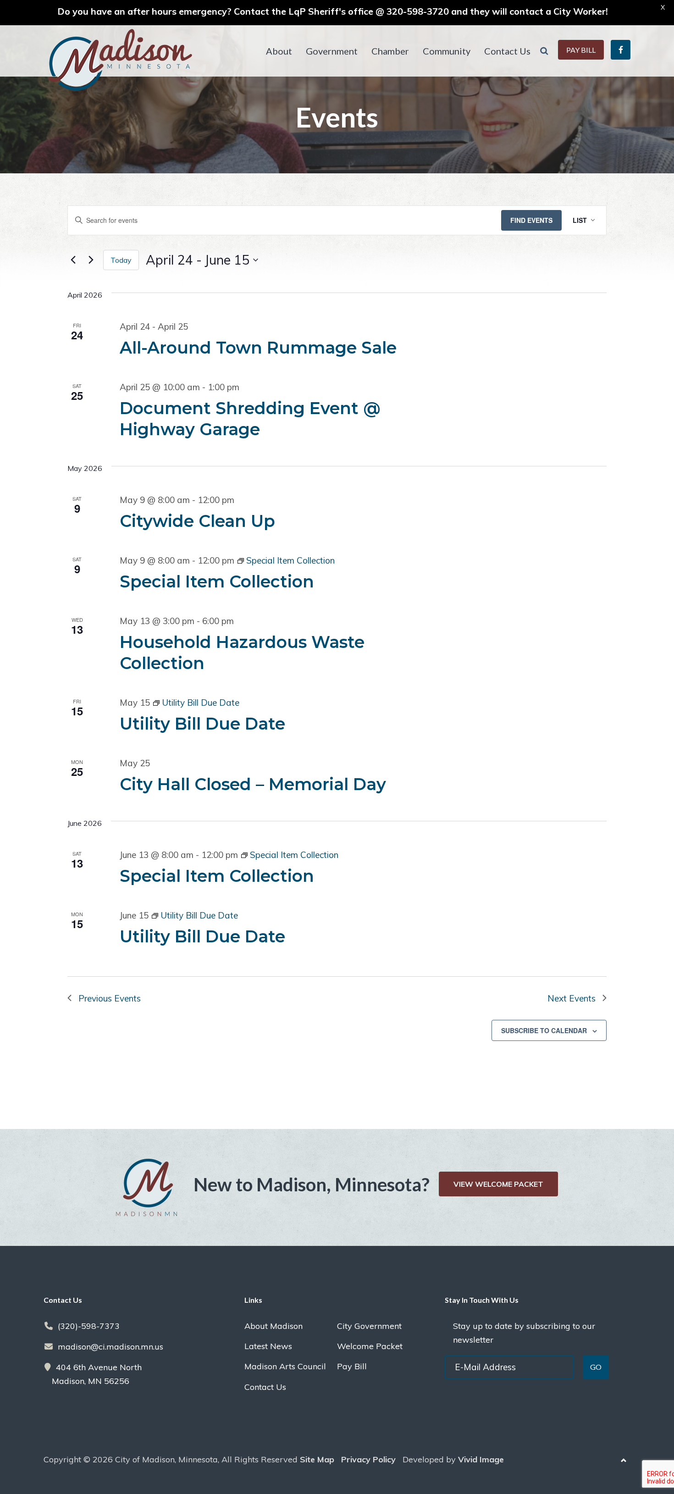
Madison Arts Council (285, 1366)
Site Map (317, 1459)
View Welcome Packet (498, 1184)
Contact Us (265, 1387)
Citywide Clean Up (197, 521)
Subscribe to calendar (544, 1030)
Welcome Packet (370, 1346)
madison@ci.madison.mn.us (110, 1346)
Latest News (268, 1346)
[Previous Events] (72, 260)
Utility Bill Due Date (202, 724)
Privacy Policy (368, 1459)
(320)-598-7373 (89, 1326)
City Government (369, 1326)
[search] (544, 50)
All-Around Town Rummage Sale (258, 348)
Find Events (531, 220)
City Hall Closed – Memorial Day (253, 784)
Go (596, 1366)
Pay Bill (352, 1366)
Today (121, 260)
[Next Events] (90, 260)
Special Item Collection (217, 581)
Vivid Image (481, 1459)
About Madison (273, 1326)
